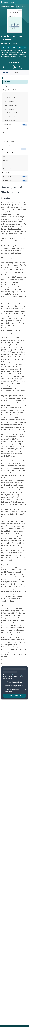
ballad (9, 376)
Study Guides (10, 7)
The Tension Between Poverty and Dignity (14, 226)
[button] (15, 67)
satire (10, 214)
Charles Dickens (6, 39)
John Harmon (14, 279)
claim (9, 289)
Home (3, 7)
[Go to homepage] (8, 2)
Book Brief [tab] (20, 72)
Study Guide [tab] (7, 72)
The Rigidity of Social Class (11, 234)
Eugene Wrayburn (15, 463)
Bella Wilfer (18, 292)
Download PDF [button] (15, 62)
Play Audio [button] (8, 67)
